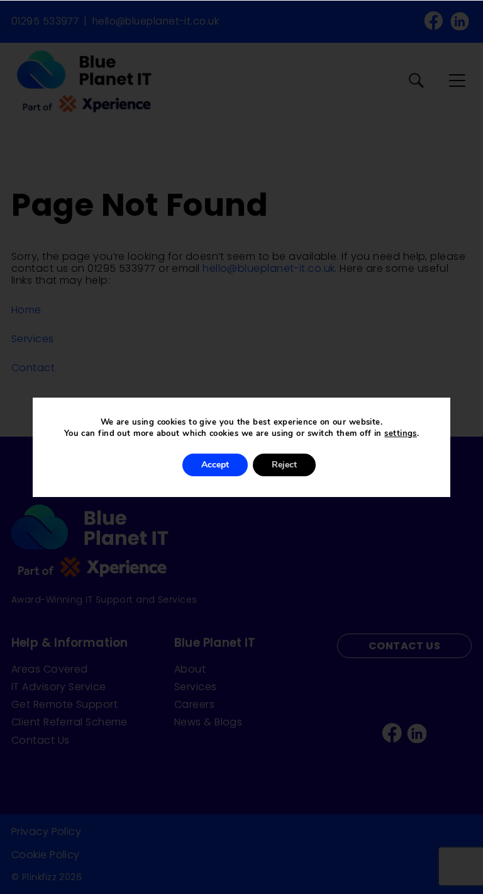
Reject (284, 465)
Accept (215, 465)
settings (400, 433)
